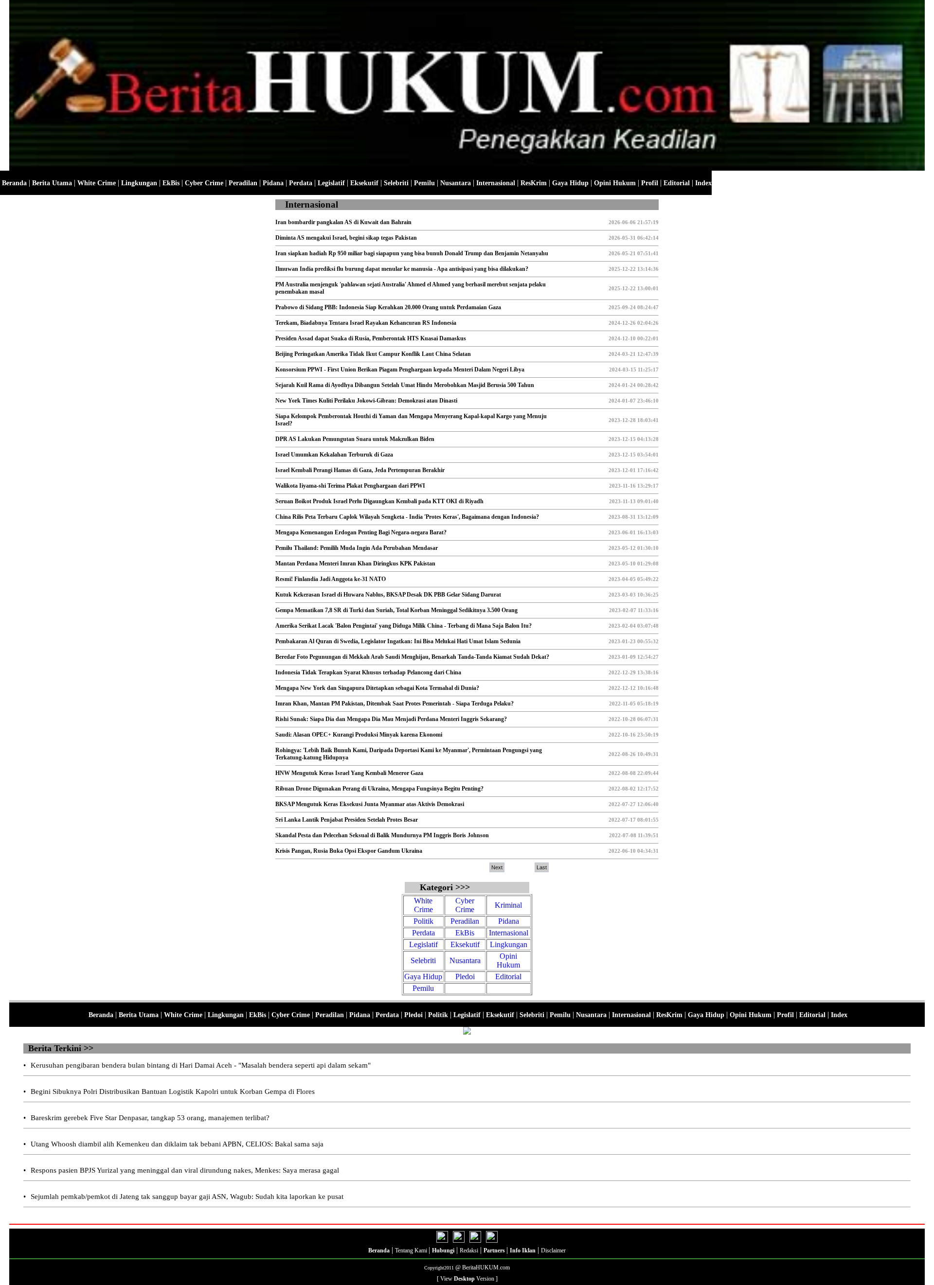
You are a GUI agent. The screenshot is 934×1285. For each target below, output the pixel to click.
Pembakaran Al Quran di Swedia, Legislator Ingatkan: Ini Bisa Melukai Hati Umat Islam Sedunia (398, 641)
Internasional (495, 183)
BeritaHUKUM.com (486, 1267)
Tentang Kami (412, 1250)
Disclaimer (553, 1250)
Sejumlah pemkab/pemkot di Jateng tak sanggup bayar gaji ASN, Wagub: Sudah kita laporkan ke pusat (187, 1196)
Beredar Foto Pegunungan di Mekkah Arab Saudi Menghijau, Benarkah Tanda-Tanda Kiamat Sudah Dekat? (412, 656)
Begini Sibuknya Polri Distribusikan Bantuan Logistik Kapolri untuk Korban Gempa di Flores (173, 1091)
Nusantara (455, 183)
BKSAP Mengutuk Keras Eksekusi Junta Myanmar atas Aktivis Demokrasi (369, 804)
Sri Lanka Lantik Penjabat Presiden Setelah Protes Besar (346, 819)
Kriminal (508, 905)
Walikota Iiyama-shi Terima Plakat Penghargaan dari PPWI (350, 485)
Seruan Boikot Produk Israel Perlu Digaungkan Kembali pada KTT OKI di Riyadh (379, 501)
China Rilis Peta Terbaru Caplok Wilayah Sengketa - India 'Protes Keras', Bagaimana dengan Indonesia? (407, 516)
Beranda (14, 183)
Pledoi (465, 976)
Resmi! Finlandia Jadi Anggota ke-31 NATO (330, 579)
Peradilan (243, 183)
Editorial (677, 183)
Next (497, 867)
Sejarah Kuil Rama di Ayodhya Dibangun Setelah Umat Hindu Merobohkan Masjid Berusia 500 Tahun (404, 385)
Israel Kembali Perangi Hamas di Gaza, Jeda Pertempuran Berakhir (360, 470)
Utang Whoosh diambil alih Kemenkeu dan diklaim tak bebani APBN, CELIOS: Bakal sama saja (177, 1144)
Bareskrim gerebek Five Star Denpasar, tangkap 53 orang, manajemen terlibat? (150, 1118)
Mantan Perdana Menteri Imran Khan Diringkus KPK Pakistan (355, 563)
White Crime (96, 183)
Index (703, 183)
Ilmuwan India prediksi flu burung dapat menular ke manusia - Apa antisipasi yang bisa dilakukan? (401, 268)
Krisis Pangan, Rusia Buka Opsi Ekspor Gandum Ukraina (348, 850)
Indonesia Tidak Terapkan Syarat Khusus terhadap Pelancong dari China (368, 672)
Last (542, 867)
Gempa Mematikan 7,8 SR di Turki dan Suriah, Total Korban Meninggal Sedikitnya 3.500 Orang (396, 610)
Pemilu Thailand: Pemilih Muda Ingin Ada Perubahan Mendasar (356, 548)
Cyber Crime (204, 183)
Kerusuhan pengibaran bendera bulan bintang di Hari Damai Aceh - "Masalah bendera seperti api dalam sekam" (201, 1065)
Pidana (273, 183)
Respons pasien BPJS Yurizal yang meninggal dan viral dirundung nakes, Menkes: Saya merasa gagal (185, 1170)
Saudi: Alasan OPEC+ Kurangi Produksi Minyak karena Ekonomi (358, 734)
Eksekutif (364, 183)
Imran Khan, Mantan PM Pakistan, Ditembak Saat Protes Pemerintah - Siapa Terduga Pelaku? (394, 703)
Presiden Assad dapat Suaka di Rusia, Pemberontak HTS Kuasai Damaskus (370, 338)
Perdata (300, 183)
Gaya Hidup (570, 183)
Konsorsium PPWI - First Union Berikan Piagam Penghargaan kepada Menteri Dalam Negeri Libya (399, 369)
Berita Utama (52, 183)
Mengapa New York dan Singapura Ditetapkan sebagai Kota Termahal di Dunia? (377, 688)
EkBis (171, 183)
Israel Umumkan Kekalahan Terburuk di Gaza (334, 454)
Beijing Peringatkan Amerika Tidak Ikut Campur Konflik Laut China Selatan (373, 354)
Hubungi (443, 1250)
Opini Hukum (615, 183)
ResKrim (534, 183)
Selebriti (396, 183)
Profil (648, 183)
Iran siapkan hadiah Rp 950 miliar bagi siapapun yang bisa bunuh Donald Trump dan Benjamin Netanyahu (411, 253)
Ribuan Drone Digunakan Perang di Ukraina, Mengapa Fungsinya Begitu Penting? (379, 788)
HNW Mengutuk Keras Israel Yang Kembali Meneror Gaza (349, 773)
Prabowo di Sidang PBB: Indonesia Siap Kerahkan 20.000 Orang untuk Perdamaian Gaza (388, 307)
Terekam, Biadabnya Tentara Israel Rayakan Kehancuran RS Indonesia (365, 322)
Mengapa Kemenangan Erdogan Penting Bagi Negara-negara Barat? (361, 532)
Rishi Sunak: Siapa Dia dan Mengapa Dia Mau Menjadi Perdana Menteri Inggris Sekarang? (391, 719)
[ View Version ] (467, 1278)
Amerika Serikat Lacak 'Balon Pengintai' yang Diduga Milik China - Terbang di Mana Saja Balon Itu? (403, 625)
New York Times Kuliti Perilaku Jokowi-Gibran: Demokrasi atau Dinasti (366, 400)
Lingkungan (139, 183)
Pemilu (424, 183)
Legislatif (331, 183)
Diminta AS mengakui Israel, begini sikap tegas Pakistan (346, 237)
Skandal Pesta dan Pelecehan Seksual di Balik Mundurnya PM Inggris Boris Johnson (382, 835)
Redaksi (469, 1250)
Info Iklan (523, 1250)
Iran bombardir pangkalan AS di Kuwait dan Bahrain (343, 222)
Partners (495, 1250)
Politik (423, 921)
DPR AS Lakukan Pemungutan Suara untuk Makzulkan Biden (354, 439)
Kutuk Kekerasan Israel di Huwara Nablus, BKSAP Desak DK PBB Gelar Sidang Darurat (388, 594)
